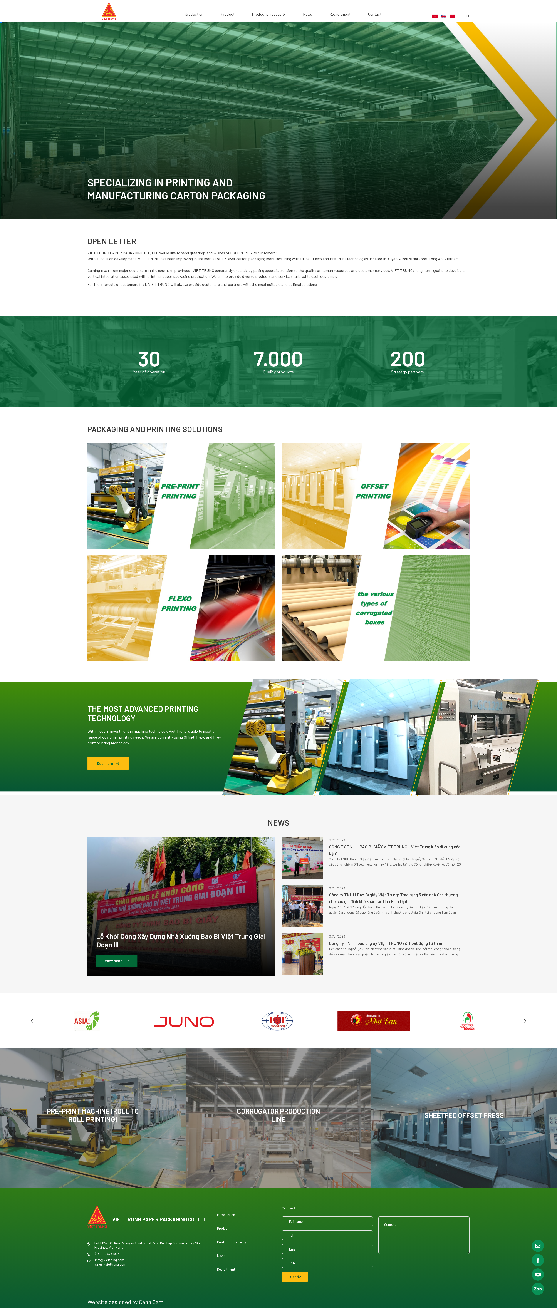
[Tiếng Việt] (435, 16)
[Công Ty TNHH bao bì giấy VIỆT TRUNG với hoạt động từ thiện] (302, 954)
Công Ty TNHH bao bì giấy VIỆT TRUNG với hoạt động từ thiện (386, 943)
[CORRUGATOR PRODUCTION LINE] (278, 1118)
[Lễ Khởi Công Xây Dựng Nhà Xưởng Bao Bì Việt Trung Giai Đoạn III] (181, 906)
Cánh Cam (151, 1301)
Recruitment (340, 14)
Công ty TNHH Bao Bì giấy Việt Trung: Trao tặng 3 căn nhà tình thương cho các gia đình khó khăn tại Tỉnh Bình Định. (393, 898)
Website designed (109, 1301)
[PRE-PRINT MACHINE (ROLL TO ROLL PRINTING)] (93, 1118)
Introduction (192, 14)
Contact (374, 14)
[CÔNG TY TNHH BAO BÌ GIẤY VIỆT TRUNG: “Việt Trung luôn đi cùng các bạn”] (302, 858)
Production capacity (269, 14)
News (307, 14)
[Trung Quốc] (452, 16)
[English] (443, 16)
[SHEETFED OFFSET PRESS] (464, 1118)
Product (228, 14)
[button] (32, 1021)
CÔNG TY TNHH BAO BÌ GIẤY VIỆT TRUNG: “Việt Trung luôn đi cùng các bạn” (394, 850)
